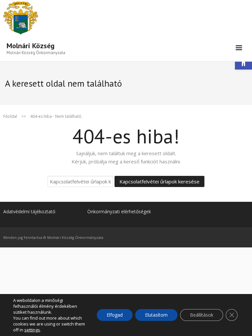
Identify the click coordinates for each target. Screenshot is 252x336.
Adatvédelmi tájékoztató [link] (29, 211)
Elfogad (115, 315)
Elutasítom (156, 315)
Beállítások (201, 315)
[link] (36, 48)
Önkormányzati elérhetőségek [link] (119, 211)
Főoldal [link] (10, 116)
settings (32, 330)
